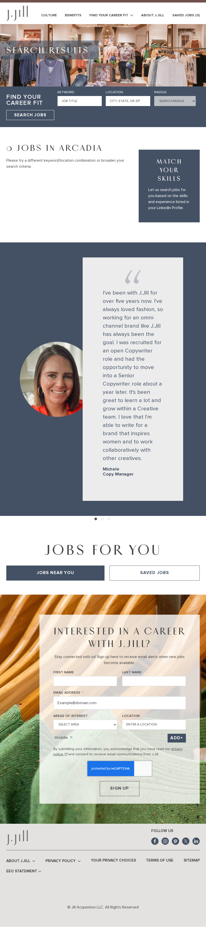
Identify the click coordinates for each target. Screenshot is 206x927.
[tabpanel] (103, 588)
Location (114, 92)
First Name (63, 672)
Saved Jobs (186, 15)
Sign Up (119, 788)
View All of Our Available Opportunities (38, 588)
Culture (49, 15)
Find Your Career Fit (109, 15)
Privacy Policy (61, 861)
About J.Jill (152, 15)
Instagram (165, 841)
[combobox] (128, 101)
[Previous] (8, 379)
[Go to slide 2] (102, 519)
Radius (160, 92)
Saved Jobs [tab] (154, 573)
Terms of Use (159, 860)
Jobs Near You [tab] (55, 573)
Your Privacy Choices (113, 860)
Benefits (73, 15)
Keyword (66, 92)
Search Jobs (30, 115)
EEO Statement (21, 871)
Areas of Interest (70, 716)
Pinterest (175, 841)
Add (175, 738)
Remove (71, 737)
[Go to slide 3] (109, 519)
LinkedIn (196, 841)
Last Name (131, 672)
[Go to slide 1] (95, 519)
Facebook (155, 841)
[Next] (197, 379)
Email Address (68, 692)
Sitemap (192, 860)
